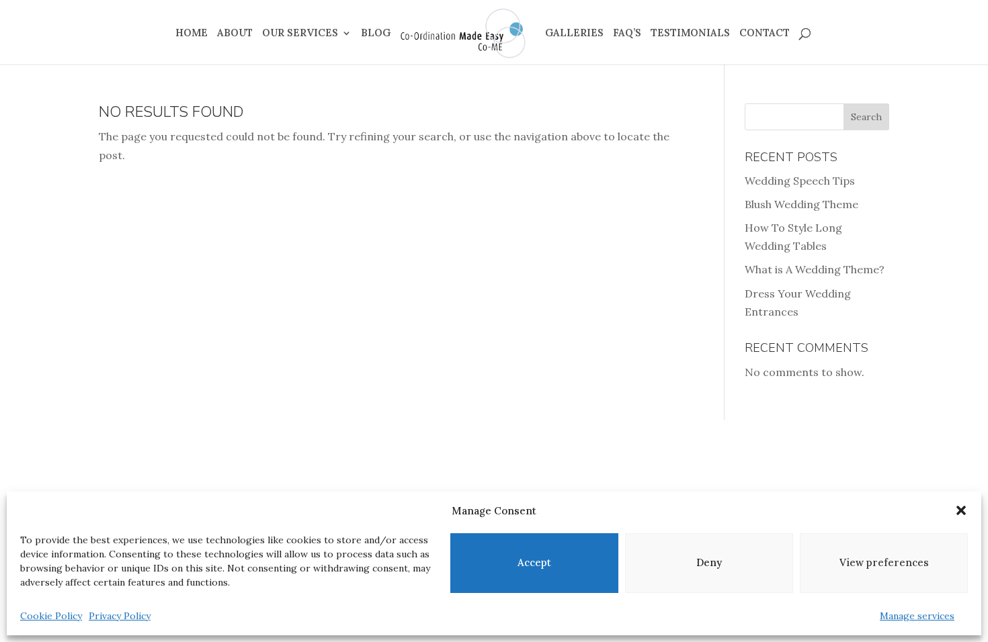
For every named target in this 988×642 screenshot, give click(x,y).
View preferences (884, 562)
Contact (764, 33)
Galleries (574, 33)
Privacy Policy (120, 616)
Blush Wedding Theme (801, 204)
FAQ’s (627, 33)
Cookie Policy (51, 616)
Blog (375, 33)
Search (866, 117)
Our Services (300, 33)
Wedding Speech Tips (800, 180)
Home (191, 33)
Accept (534, 562)
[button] (961, 510)
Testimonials (690, 33)
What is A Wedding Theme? (814, 269)
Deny (709, 562)
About (235, 33)
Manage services (917, 616)
